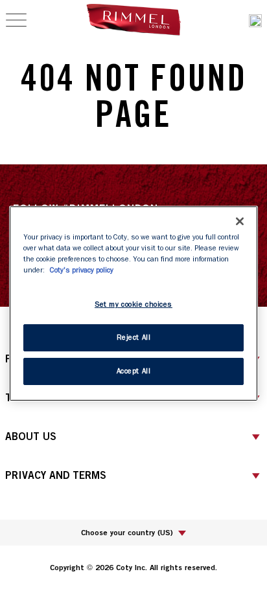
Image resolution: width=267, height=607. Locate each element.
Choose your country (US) (127, 532)
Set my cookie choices (133, 304)
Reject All (134, 337)
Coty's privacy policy (81, 270)
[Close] (240, 221)
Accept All (134, 371)
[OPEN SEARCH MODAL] (255, 20)
